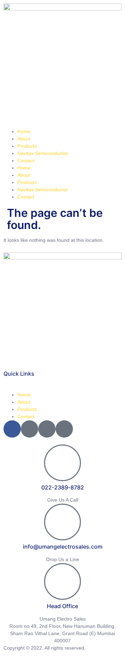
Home (24, 131)
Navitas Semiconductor (42, 153)
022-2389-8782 (62, 487)
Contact (25, 160)
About (23, 138)
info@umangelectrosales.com (62, 546)
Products (27, 146)
